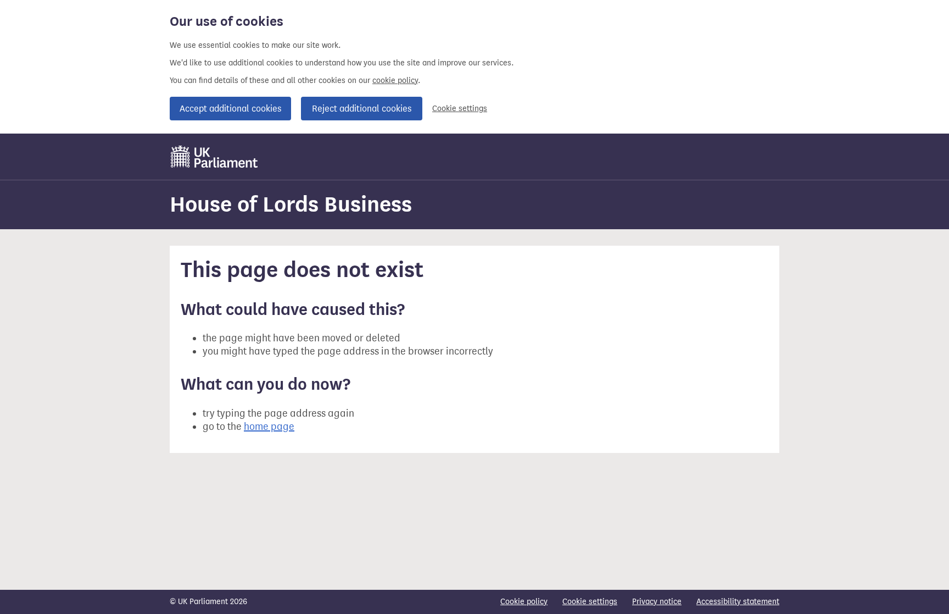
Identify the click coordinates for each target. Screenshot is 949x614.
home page (269, 427)
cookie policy (395, 80)
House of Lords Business (291, 204)
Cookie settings (459, 108)
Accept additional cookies (230, 108)
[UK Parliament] (214, 157)
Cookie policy (524, 601)
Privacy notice (657, 601)
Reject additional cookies (361, 108)
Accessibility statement (737, 601)
